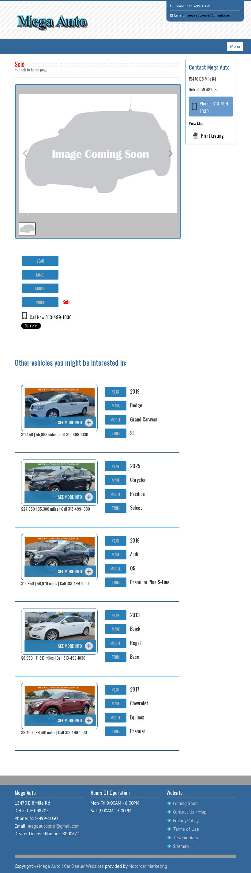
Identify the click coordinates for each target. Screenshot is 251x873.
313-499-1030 (198, 6)
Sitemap (181, 846)
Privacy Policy (186, 820)
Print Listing (212, 135)
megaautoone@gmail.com (208, 15)
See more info (70, 422)
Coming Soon (185, 803)
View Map (196, 123)
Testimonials (185, 838)
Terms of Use (186, 829)
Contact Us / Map (190, 812)
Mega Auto (50, 866)
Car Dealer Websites (84, 866)
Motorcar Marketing (148, 866)
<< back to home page (31, 70)
